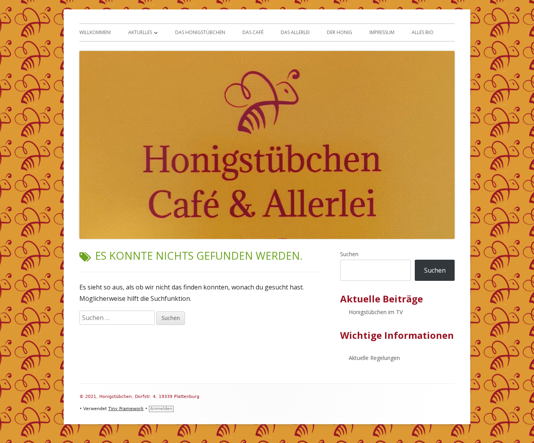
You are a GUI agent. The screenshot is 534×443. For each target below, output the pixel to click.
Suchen (349, 254)
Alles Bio (423, 32)
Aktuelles (140, 32)
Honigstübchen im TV (376, 312)
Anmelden (161, 408)
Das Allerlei (295, 32)
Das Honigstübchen (200, 32)
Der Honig (339, 32)
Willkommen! (95, 32)
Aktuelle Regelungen (374, 358)
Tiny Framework (125, 408)
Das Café (252, 32)
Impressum (381, 32)
